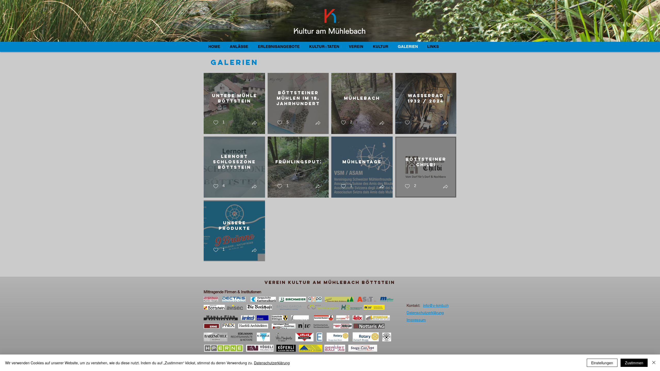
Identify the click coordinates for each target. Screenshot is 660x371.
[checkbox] (219, 123)
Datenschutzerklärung (272, 362)
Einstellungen (602, 362)
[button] (254, 123)
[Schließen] (654, 363)
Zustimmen (634, 362)
